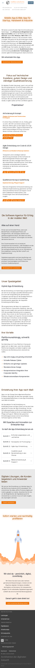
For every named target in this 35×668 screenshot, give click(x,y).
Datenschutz (12, 651)
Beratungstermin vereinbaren (11, 268)
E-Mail (2, 640)
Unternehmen (5, 619)
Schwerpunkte (5, 633)
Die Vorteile (6, 9)
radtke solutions (15, 3)
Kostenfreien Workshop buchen (12, 62)
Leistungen (4, 615)
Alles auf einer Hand (20, 7)
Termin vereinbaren (8, 502)
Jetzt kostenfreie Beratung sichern (17, 603)
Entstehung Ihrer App (19, 9)
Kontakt (31, 2)
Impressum (4, 651)
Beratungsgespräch (8, 646)
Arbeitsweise (5, 629)
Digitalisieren (5, 626)
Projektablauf (7, 7)
